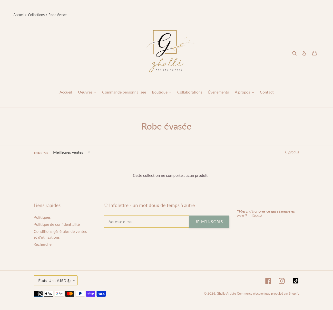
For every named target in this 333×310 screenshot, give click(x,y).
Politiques (42, 217)
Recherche (42, 244)
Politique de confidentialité (57, 224)
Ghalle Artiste (226, 293)
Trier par (41, 152)
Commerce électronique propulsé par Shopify (268, 293)
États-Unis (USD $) (54, 280)
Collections (36, 15)
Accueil (18, 15)
